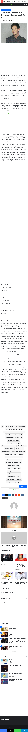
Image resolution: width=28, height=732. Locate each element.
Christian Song (10, 426)
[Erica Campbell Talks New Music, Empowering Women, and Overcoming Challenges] (7, 575)
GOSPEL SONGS (19, 454)
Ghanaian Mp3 (22, 446)
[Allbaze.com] (14, 4)
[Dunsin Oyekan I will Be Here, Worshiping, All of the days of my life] (4, 668)
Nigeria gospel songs (14, 473)
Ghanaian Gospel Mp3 (14, 443)
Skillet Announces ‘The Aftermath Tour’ (6, 562)
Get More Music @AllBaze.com (14, 437)
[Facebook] (3, 495)
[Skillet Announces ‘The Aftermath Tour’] (7, 557)
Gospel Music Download (19, 451)
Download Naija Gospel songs (14, 429)
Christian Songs (21, 426)
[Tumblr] (13, 495)
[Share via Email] (3, 498)
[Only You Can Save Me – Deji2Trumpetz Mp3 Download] (4, 661)
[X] (6, 495)
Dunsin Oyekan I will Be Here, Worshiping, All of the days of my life (17, 666)
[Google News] (14, 489)
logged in (8, 592)
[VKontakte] (22, 495)
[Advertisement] (14, 59)
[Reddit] (19, 495)
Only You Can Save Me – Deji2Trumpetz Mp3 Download (16, 660)
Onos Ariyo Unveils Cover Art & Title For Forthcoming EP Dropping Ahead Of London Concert (21, 581)
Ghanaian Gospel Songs (9, 446)
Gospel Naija (8, 454)
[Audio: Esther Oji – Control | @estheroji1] (4, 681)
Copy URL (23, 486)
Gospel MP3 (20, 448)
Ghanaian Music (9, 448)
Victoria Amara (5, 20)
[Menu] (1, 4)
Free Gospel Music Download (14, 434)
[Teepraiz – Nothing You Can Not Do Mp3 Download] (4, 675)
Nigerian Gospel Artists (14, 476)
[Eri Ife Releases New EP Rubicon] (4, 648)
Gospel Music (6, 451)
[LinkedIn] (9, 495)
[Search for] (26, 4)
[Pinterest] (16, 495)
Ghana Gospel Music (14, 440)
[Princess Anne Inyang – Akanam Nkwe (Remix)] (4, 634)
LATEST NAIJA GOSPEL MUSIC (14, 457)
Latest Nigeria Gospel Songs (14, 462)
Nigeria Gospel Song (14, 471)
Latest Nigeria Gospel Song (14, 459)
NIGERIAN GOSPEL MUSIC (14, 479)
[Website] (14, 513)
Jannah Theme (23, 727)
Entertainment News (9, 7)
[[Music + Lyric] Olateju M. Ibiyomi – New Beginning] (4, 629)
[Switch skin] (24, 4)
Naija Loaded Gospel (14, 465)
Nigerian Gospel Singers (14, 482)
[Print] (6, 498)
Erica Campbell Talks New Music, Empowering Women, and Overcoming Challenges (7, 581)
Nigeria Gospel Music (14, 468)
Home (3, 7)
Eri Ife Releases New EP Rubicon (16, 646)
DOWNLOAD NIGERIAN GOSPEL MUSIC (14, 432)
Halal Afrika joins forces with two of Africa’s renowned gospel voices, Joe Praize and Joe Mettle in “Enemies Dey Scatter (18, 640)
